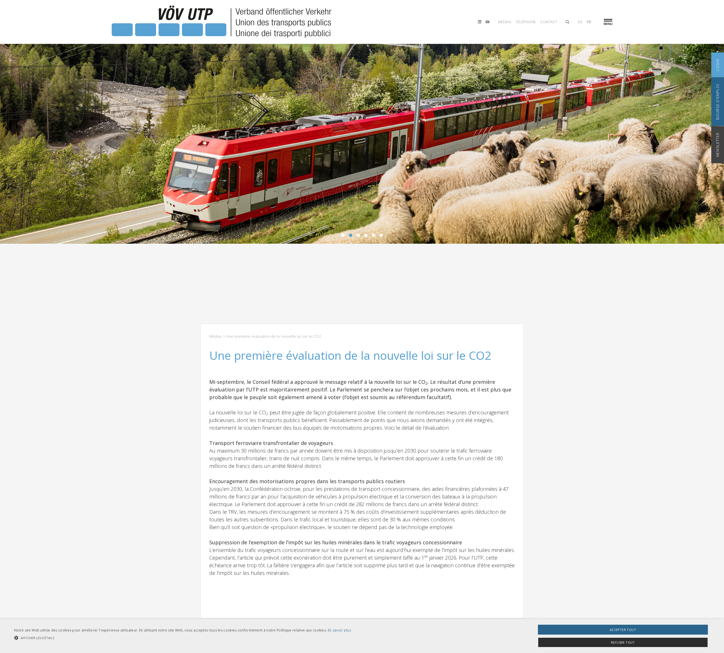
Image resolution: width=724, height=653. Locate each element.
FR (589, 21)
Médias (504, 21)
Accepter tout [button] (623, 630)
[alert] (362, 636)
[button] (182, 638)
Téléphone (526, 21)
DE (580, 21)
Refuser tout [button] (623, 642)
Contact (548, 21)
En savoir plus (339, 630)
